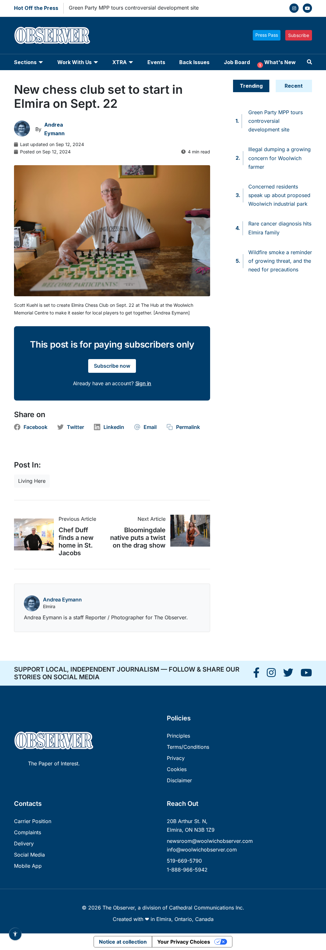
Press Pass (266, 35)
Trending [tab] (251, 86)
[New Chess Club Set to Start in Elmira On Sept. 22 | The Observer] (256, 674)
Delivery (24, 843)
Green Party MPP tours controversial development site (134, 7)
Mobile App (28, 866)
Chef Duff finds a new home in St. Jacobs (76, 541)
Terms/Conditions (188, 747)
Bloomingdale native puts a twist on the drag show (138, 537)
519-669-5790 (184, 861)
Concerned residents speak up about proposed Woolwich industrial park (279, 195)
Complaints (27, 832)
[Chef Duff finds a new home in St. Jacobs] (36, 534)
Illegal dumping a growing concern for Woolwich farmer (279, 158)
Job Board (237, 62)
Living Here (32, 481)
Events (156, 62)
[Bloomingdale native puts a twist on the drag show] (188, 531)
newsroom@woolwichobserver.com (210, 841)
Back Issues (194, 62)
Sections (25, 62)
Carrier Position (32, 821)
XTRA (119, 62)
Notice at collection (123, 942)
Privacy (176, 758)
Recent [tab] (294, 86)
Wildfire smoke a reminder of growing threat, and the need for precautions (280, 261)
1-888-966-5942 (187, 869)
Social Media (29, 854)
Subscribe (298, 35)
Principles (178, 736)
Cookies (177, 769)
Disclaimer (179, 780)
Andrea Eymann (62, 599)
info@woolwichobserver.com (202, 849)
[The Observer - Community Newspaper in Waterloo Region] (52, 35)
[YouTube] (307, 8)
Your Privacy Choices (183, 942)
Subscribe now (112, 366)
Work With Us (74, 62)
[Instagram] (294, 8)
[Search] (309, 62)
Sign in (143, 383)
